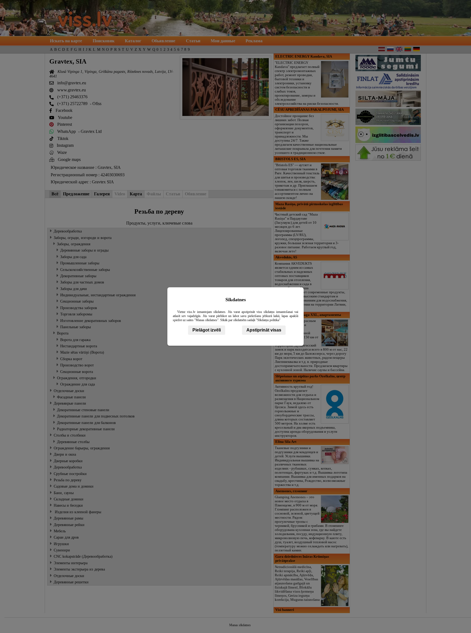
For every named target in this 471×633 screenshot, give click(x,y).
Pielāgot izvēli (206, 330)
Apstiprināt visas (263, 330)
